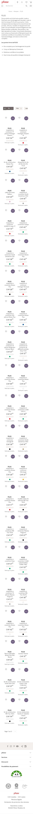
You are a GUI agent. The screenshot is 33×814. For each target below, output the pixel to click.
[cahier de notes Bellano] (10, 201)
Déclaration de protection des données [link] (16, 802)
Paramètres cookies (16, 806)
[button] (16, 775)
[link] (17, 2)
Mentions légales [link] (16, 799)
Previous (2, 90)
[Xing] (22, 746)
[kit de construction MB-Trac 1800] (10, 721)
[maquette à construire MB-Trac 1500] (10, 540)
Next (32, 90)
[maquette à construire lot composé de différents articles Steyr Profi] (23, 358)
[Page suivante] (15, 731)
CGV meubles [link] (12, 797)
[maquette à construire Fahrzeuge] (23, 479)
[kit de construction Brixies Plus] (10, 171)
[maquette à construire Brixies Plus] (23, 264)
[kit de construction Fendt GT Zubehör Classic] (23, 723)
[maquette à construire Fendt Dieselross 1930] (23, 203)
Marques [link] (16, 11)
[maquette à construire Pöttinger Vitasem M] (23, 143)
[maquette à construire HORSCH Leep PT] (10, 233)
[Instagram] (10, 746)
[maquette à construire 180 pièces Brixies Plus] (10, 324)
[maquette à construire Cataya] (23, 232)
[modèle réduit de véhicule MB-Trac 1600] (23, 509)
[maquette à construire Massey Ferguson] (23, 540)
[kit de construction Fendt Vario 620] (10, 691)
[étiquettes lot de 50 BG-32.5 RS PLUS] (23, 173)
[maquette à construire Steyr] (10, 568)
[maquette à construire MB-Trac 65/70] (23, 602)
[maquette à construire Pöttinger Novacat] (23, 294)
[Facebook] (7, 746)
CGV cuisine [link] (21, 797)
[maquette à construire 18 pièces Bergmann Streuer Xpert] (10, 356)
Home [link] (10, 11)
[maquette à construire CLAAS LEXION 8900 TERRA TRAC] (23, 572)
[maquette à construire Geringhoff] (10, 449)
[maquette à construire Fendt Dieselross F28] (10, 264)
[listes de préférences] (6, 118)
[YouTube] (17, 746)
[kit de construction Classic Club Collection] (23, 692)
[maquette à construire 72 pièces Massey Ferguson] (10, 604)
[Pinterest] (14, 746)
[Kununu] (25, 746)
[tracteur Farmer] (23, 661)
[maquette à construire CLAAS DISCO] (23, 419)
